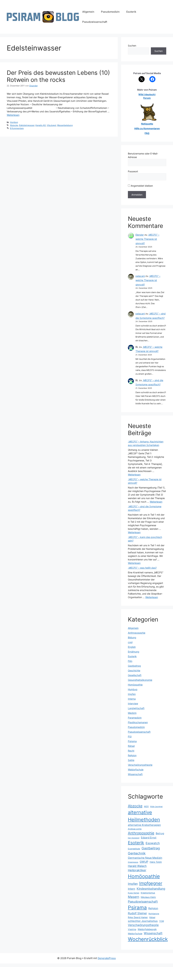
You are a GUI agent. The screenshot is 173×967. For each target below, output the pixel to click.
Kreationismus (148, 893)
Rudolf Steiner (137, 913)
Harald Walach (137, 866)
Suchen (132, 45)
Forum (147, 98)
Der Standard (133, 838)
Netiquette (147, 123)
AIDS (146, 806)
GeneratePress (107, 958)
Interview (133, 703)
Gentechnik (137, 853)
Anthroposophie (136, 632)
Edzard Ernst (148, 837)
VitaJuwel (51, 125)
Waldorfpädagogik (147, 929)
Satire (131, 760)
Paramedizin (135, 717)
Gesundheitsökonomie (140, 679)
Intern (131, 888)
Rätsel (131, 745)
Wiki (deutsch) (147, 94)
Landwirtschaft (136, 708)
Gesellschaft (134, 675)
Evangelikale (134, 848)
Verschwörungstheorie (140, 764)
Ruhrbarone (154, 913)
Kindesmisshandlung (151, 888)
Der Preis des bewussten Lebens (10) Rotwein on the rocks (58, 76)
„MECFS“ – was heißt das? (142, 567)
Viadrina (132, 929)
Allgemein (88, 11)
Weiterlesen (13, 115)
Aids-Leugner (156, 806)
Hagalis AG (40, 125)
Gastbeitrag (134, 665)
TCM (161, 921)
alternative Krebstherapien (144, 825)
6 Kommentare (17, 128)
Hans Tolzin (156, 862)
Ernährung (133, 651)
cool (130, 642)
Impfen (132, 694)
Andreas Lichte (135, 829)
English (132, 646)
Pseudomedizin (110, 11)
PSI (130, 736)
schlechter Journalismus (143, 921)
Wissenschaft (135, 774)
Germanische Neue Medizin (145, 857)
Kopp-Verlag (133, 893)
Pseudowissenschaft (94, 21)
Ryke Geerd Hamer (138, 917)
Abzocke (14, 125)
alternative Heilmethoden (144, 815)
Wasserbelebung (65, 125)
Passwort (133, 171)
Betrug (160, 833)
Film (130, 661)
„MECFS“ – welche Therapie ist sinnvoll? (147, 239)
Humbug (14, 122)
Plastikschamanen (138, 722)
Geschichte (134, 670)
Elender (139, 234)
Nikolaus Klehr (148, 897)
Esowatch (153, 843)
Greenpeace (133, 862)
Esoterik (131, 11)
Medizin (132, 712)
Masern (133, 897)
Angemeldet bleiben (141, 185)
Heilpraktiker (137, 870)
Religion (132, 755)
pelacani (140, 276)
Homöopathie (135, 684)
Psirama (132, 741)
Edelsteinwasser (26, 125)
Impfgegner (150, 883)
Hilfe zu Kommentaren (147, 128)
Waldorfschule (135, 769)
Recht (131, 750)
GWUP (144, 861)
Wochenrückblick (148, 939)
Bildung (132, 637)
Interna (132, 698)
